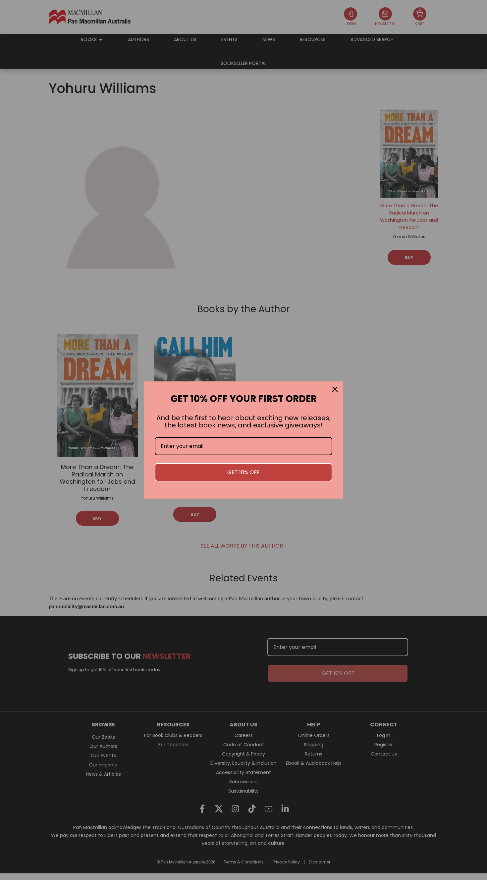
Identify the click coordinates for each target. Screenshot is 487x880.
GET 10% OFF (243, 472)
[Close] (335, 389)
